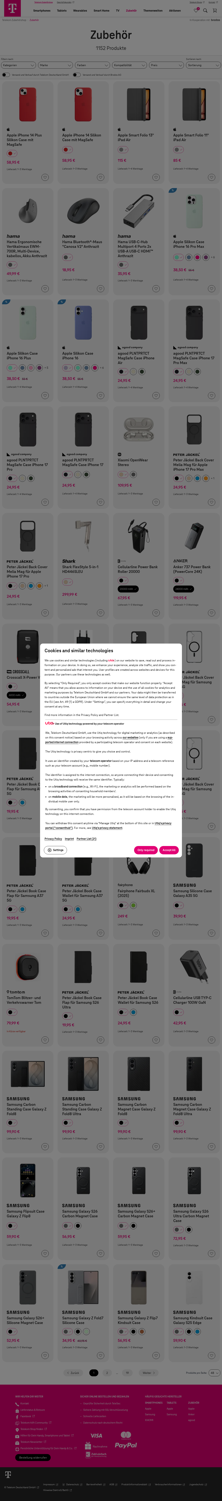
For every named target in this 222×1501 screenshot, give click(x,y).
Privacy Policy (53, 839)
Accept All (169, 850)
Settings (58, 850)
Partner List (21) (86, 839)
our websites (130, 737)
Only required (146, 850)
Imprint (69, 839)
